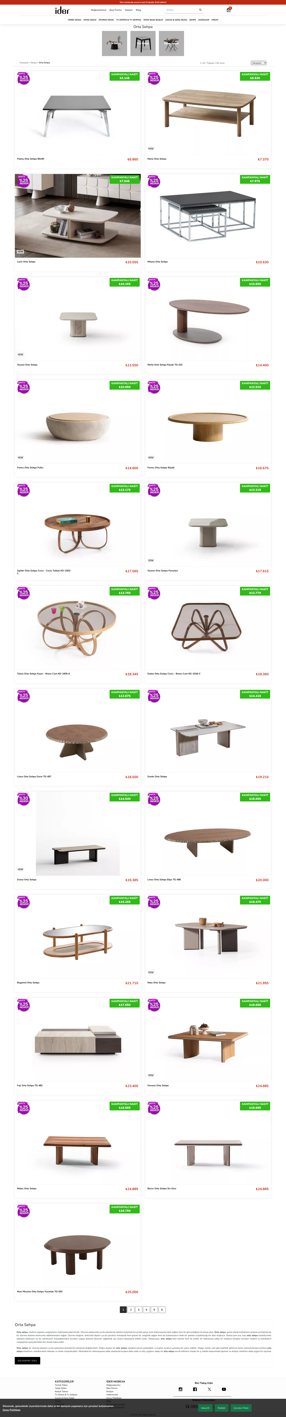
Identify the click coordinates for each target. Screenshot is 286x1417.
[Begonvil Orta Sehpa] (78, 937)
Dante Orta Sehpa (157, 776)
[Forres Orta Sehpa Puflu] (78, 422)
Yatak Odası (89, 20)
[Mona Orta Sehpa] (208, 113)
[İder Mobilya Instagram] (180, 1391)
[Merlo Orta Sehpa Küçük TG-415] (208, 318)
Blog (138, 10)
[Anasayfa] (62, 10)
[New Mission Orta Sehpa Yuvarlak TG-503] (78, 1245)
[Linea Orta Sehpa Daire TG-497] (78, 731)
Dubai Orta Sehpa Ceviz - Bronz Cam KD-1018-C (174, 673)
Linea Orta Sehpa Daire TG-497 (34, 776)
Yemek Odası (74, 20)
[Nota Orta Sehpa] (208, 937)
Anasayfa (24, 62)
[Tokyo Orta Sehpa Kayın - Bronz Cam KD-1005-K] (78, 628)
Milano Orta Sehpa (157, 261)
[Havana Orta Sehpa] (208, 1039)
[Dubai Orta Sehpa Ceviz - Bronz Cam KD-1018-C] (208, 628)
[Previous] (20, 112)
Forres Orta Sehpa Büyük (161, 467)
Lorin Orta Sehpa (26, 261)
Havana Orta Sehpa (158, 1085)
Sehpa (192, 20)
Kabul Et (205, 1408)
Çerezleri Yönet (241, 1408)
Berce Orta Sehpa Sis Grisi (161, 1188)
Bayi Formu (116, 10)
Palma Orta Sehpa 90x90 (30, 158)
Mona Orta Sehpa (156, 158)
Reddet (221, 1408)
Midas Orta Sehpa (26, 1188)
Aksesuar (203, 20)
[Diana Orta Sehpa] (78, 834)
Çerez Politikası (113, 1397)
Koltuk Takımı (61, 1391)
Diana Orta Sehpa (26, 879)
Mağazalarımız (98, 10)
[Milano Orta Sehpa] (208, 216)
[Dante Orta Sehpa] (208, 730)
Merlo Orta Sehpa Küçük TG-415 (164, 364)
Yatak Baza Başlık (153, 20)
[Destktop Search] (200, 10)
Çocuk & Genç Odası (176, 20)
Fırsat (215, 20)
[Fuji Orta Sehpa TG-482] (78, 1040)
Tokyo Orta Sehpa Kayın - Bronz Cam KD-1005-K (43, 673)
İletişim (129, 10)
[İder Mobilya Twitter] (209, 1391)
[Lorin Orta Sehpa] (78, 215)
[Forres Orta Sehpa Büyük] (208, 422)
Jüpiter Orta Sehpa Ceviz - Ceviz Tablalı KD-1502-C (44, 572)
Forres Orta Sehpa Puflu (30, 467)
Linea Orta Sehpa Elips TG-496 (164, 879)
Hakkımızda (112, 1394)
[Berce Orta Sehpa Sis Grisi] (208, 1142)
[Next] (135, 112)
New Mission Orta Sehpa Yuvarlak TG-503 (39, 1291)
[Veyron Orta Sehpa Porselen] (208, 524)
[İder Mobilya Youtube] (224, 1391)
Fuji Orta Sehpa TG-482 (30, 1085)
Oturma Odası (106, 20)
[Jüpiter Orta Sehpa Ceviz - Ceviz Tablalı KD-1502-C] (78, 525)
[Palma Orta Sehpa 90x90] (78, 113)
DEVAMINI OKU (27, 1360)
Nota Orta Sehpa (156, 982)
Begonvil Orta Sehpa (28, 982)
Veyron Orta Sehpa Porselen (162, 570)
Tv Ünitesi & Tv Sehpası (128, 20)
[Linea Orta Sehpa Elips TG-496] (208, 834)
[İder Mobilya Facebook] (195, 1391)
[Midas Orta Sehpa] (78, 1142)
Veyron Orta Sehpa (27, 364)
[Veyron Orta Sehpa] (78, 318)
